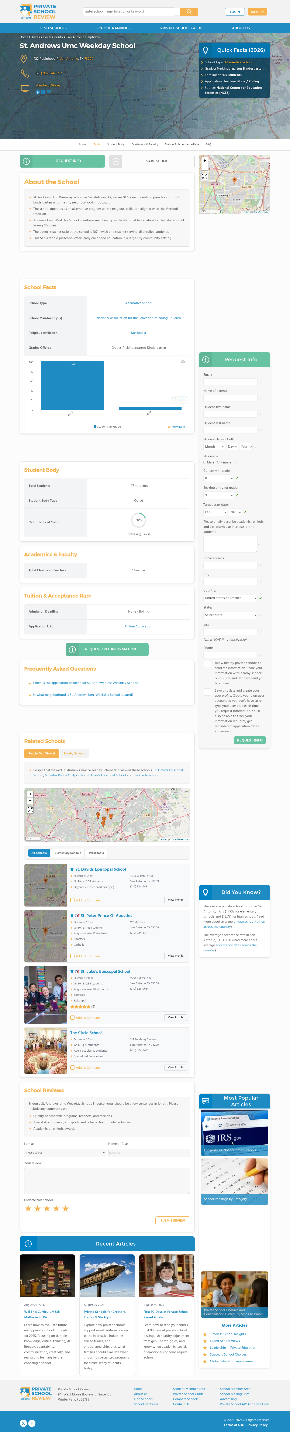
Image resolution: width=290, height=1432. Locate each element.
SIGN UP (257, 12)
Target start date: (216, 505)
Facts (97, 144)
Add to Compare (88, 900)
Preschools (96, 852)
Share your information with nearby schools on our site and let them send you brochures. (239, 673)
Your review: (33, 1163)
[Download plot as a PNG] (183, 361)
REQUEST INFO (68, 161)
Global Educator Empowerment (233, 1361)
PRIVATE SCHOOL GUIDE (181, 28)
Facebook (32, 1423)
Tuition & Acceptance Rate (182, 144)
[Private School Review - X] (23, 1423)
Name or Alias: (118, 1144)
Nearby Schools (74, 753)
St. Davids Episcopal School (100, 870)
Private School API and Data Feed (244, 1404)
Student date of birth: (219, 439)
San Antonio (69, 59)
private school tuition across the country (234, 924)
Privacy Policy (257, 1425)
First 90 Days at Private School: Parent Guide (166, 1314)
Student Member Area (189, 1389)
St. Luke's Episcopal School (106, 775)
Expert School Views (225, 1341)
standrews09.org (48, 85)
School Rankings (146, 1404)
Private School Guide (188, 1394)
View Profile (175, 900)
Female (226, 462)
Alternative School (238, 62)
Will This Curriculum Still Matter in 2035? (42, 1314)
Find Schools (143, 1399)
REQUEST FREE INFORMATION (110, 649)
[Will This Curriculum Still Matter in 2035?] (47, 1276)
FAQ (208, 144)
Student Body (116, 144)
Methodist (138, 333)
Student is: (211, 456)
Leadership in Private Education (233, 1348)
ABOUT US (241, 28)
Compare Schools (185, 1399)
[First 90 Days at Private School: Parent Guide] (166, 1276)
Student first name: (217, 407)
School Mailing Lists (234, 1394)
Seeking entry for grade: (220, 488)
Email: (207, 375)
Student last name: (217, 423)
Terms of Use (234, 1425)
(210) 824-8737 (51, 73)
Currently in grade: (217, 471)
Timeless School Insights (228, 1334)
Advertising (228, 1399)
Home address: (214, 558)
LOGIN (235, 12)
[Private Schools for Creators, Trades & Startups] (107, 1276)
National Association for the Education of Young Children (139, 318)
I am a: (29, 1144)
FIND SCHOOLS (53, 28)
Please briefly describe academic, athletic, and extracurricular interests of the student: (234, 527)
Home (138, 1389)
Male (210, 462)
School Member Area (235, 1389)
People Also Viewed (41, 753)
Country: (209, 590)
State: (207, 607)
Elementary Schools (68, 852)
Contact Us (181, 1404)
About (83, 144)
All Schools (39, 852)
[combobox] (129, 11)
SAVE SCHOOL (158, 161)
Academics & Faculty (144, 144)
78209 (88, 59)
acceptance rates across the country (230, 948)
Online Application (138, 626)
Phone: (208, 648)
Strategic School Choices (228, 1354)
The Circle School (145, 775)
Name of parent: (215, 391)
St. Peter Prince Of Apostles (65, 775)
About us (141, 1394)
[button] (28, 1209)
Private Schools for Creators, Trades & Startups (105, 1314)
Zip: (206, 624)
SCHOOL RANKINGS (113, 28)
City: (206, 574)
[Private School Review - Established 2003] (38, 11)
